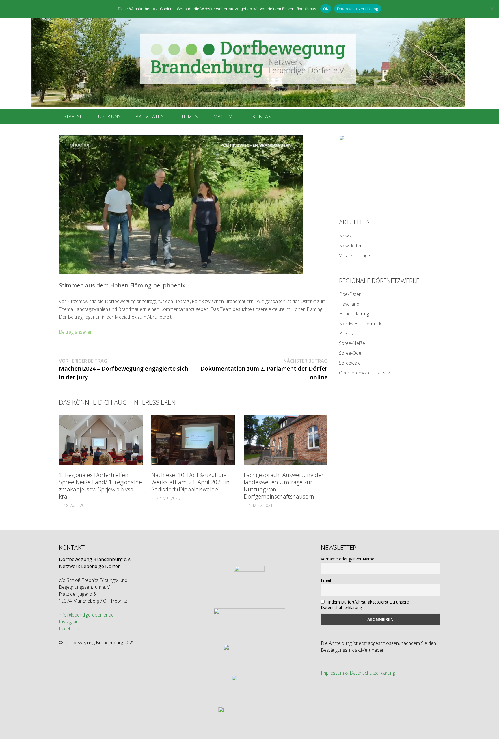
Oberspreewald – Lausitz (364, 373)
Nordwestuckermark (360, 323)
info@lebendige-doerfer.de (86, 615)
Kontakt (262, 116)
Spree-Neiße (352, 343)
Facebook (69, 628)
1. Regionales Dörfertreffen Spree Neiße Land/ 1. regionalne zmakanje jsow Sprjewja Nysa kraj (100, 485)
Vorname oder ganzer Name (347, 559)
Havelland (349, 304)
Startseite (76, 116)
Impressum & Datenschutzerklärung (358, 673)
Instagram (69, 622)
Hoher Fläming (354, 314)
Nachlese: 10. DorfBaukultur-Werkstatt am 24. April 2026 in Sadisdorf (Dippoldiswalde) (190, 482)
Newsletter (350, 245)
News (345, 236)
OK (326, 8)
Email (326, 580)
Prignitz (346, 333)
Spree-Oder (351, 353)
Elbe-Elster (350, 294)
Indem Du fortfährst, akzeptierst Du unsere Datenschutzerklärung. (365, 604)
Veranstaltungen (356, 255)
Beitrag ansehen (76, 332)
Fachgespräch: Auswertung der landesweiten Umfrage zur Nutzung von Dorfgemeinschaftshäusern (284, 485)
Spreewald (350, 363)
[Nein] (492, 9)
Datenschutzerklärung (357, 8)
